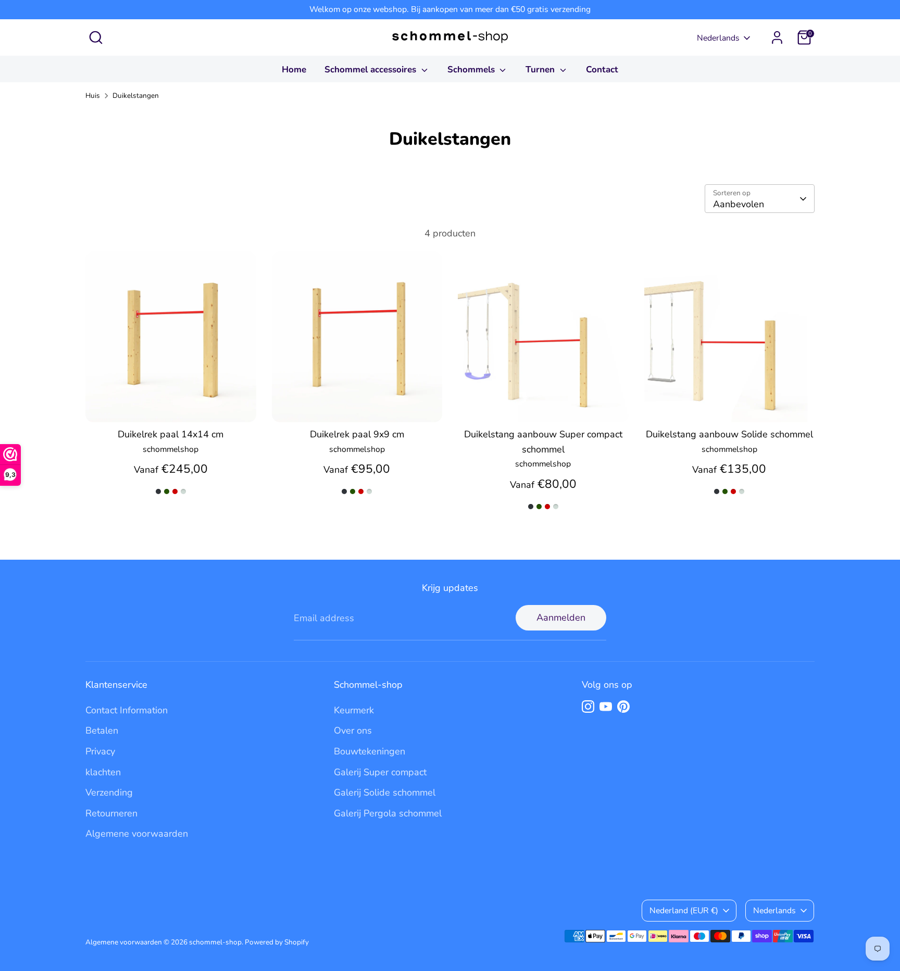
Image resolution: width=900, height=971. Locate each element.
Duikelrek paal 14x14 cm (170, 434)
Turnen (541, 69)
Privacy (100, 751)
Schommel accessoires (371, 69)
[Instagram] (588, 706)
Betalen (101, 730)
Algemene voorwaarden (136, 833)
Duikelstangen (136, 95)
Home (294, 69)
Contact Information (126, 710)
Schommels (472, 69)
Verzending (109, 792)
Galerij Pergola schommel (388, 813)
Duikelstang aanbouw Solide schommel (729, 434)
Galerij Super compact (380, 772)
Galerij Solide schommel (384, 792)
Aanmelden (560, 617)
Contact (602, 69)
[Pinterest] (623, 706)
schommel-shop (215, 942)
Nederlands (718, 38)
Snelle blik (171, 404)
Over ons (353, 730)
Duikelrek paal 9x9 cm (357, 434)
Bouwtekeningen (369, 751)
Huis (92, 95)
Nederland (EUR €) (683, 910)
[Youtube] (605, 706)
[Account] (777, 37)
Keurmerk (354, 710)
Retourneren (111, 813)
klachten (103, 772)
